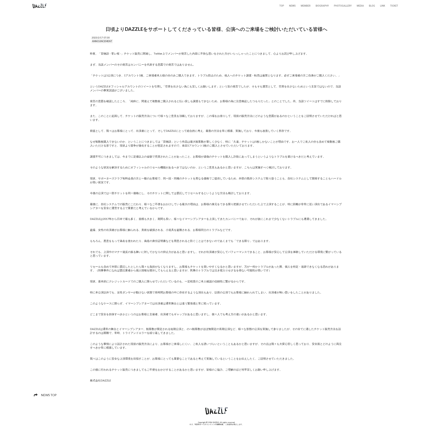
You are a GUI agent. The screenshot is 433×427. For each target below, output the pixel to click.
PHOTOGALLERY (343, 5)
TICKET (394, 5)
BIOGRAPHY (322, 5)
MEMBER (306, 5)
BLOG (372, 5)
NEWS (292, 5)
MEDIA (360, 5)
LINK (382, 5)
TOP (281, 5)
